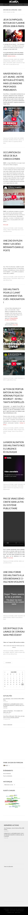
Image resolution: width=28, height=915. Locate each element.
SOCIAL (20, 139)
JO (21, 62)
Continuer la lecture (12, 56)
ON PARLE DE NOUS (13, 139)
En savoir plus (10, 557)
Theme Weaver (19, 910)
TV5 (12, 487)
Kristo (17, 64)
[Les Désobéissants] (14, 1)
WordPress (21, 909)
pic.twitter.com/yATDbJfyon (10, 319)
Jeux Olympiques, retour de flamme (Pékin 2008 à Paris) (14, 22)
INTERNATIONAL (7, 61)
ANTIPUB (16, 561)
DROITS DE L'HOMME (19, 59)
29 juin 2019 (15, 324)
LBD (23, 652)
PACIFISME (10, 429)
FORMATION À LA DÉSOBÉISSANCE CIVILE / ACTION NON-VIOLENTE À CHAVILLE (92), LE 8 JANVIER (13, 705)
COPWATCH (16, 650)
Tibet (7, 64)
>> (22, 672)
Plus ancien (8, 662)
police (4, 654)
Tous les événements (7, 776)
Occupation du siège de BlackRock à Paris (12, 155)
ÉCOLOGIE (5, 139)
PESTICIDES (14, 486)
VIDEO (14, 62)
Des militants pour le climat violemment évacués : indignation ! (13, 296)
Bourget (9, 431)
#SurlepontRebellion (13, 318)
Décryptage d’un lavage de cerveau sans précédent (14, 631)
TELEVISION (9, 62)
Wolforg (17, 912)
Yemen (13, 431)
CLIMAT (15, 228)
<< (4, 672)
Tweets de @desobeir (7, 724)
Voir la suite (5, 224)
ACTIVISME (10, 59)
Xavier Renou (16, 487)
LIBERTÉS (13, 61)
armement (5, 431)
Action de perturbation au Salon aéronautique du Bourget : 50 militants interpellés (13, 395)
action (23, 429)
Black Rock (17, 229)
